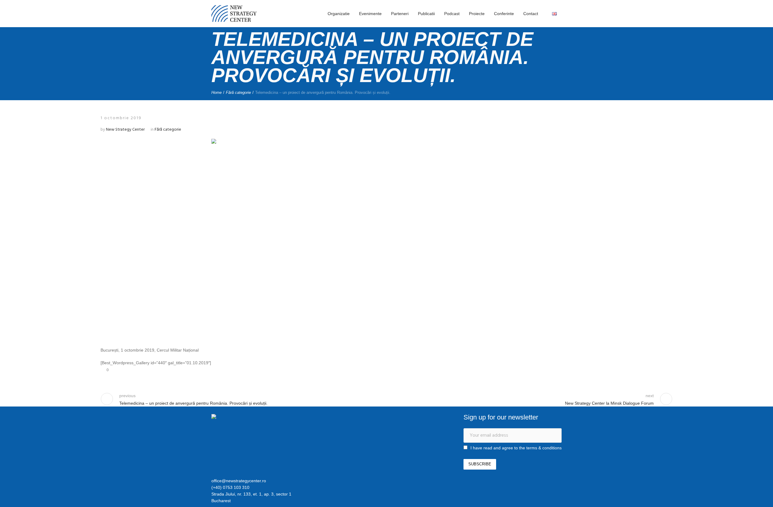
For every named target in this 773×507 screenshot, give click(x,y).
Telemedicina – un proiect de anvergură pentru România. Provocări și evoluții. (193, 403)
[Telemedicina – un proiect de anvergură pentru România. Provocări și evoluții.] (386, 237)
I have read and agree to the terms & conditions (516, 447)
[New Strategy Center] (243, 417)
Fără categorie (238, 92)
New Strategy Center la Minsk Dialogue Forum (609, 403)
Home (216, 92)
